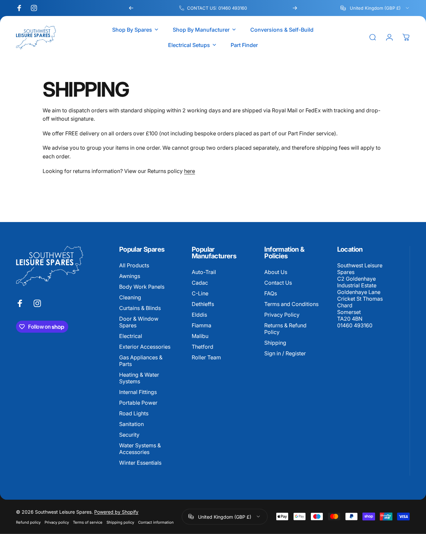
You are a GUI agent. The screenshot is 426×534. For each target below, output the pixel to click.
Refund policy (28, 522)
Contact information (156, 522)
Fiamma (201, 325)
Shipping (275, 342)
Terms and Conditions (291, 304)
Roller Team (206, 357)
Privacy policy (57, 522)
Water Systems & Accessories (140, 449)
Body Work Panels (141, 286)
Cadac (200, 282)
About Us (275, 272)
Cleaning (130, 297)
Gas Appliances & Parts (140, 360)
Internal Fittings (138, 392)
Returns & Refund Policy (285, 328)
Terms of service (88, 522)
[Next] (295, 8)
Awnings (129, 276)
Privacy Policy (282, 314)
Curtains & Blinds (140, 308)
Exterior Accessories (144, 346)
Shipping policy (120, 522)
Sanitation (131, 424)
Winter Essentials (140, 463)
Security (129, 435)
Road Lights (133, 413)
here (189, 171)
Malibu (200, 336)
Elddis (199, 314)
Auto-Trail (204, 272)
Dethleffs (203, 304)
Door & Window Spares (138, 322)
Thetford (202, 346)
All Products (134, 265)
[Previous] (131, 8)
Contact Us (278, 282)
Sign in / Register (285, 353)
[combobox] (375, 8)
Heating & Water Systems (139, 378)
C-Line (200, 293)
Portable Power (138, 403)
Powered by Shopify (116, 511)
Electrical (130, 336)
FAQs (270, 293)
